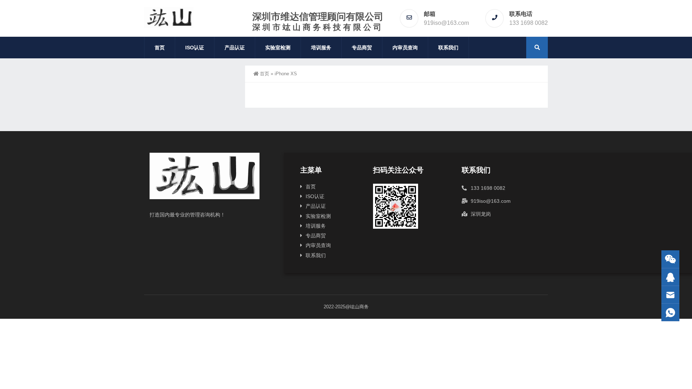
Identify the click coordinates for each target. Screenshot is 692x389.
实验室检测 (277, 47)
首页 (160, 47)
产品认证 (235, 47)
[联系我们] (670, 277)
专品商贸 (362, 47)
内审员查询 (405, 47)
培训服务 (321, 47)
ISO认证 (194, 47)
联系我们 (448, 47)
